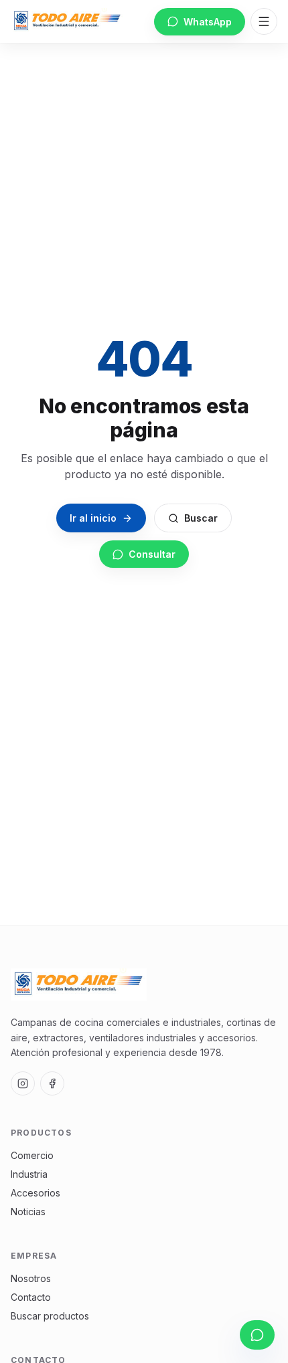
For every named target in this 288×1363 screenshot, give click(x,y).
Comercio (32, 1155)
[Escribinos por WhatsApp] (257, 1335)
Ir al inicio (93, 518)
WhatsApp (208, 21)
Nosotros (31, 1278)
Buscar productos (50, 1316)
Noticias (28, 1211)
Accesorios (35, 1192)
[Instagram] (23, 1083)
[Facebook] (52, 1083)
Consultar (152, 554)
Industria (29, 1174)
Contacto (31, 1297)
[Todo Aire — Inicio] (67, 21)
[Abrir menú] (263, 21)
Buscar (201, 518)
